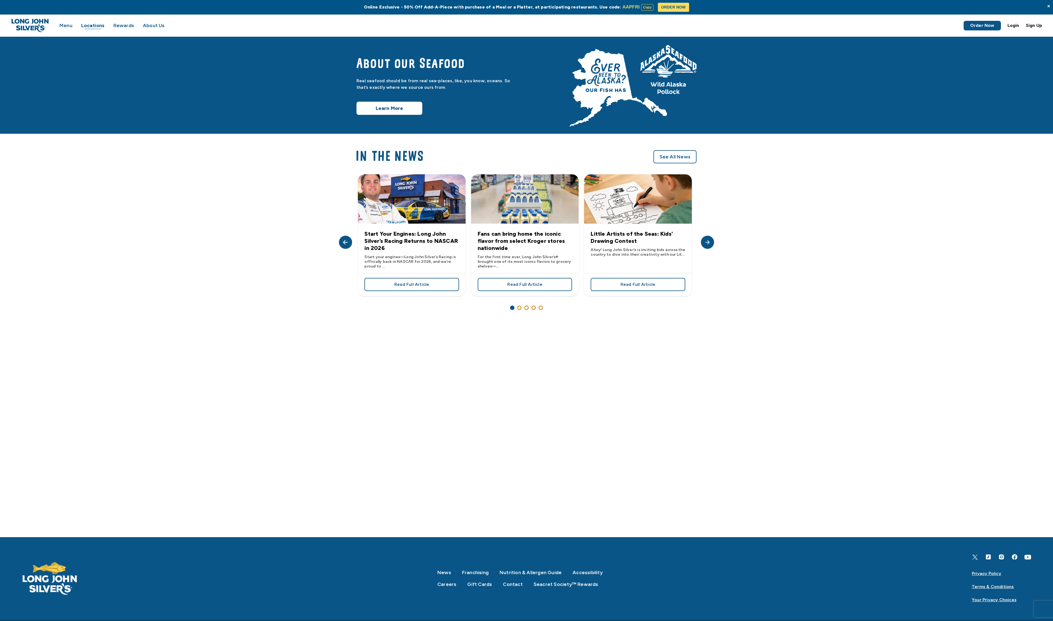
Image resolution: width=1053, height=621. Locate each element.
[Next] (707, 242)
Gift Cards (479, 584)
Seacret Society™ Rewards (566, 584)
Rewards (124, 25)
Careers (446, 584)
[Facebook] (1014, 557)
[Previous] (345, 242)
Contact (512, 584)
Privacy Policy (986, 573)
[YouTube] (1027, 557)
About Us (154, 25)
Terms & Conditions (993, 586)
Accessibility (588, 572)
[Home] (49, 578)
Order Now (982, 25)
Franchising (475, 572)
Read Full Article (426, 285)
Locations (93, 25)
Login (1013, 25)
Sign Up (1034, 25)
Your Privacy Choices (994, 599)
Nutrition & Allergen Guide (531, 572)
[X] (975, 557)
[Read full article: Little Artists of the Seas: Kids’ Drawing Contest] (638, 199)
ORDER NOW (673, 7)
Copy (647, 7)
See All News (674, 157)
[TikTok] (988, 557)
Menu (66, 25)
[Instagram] (1001, 557)
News (444, 572)
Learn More (389, 108)
